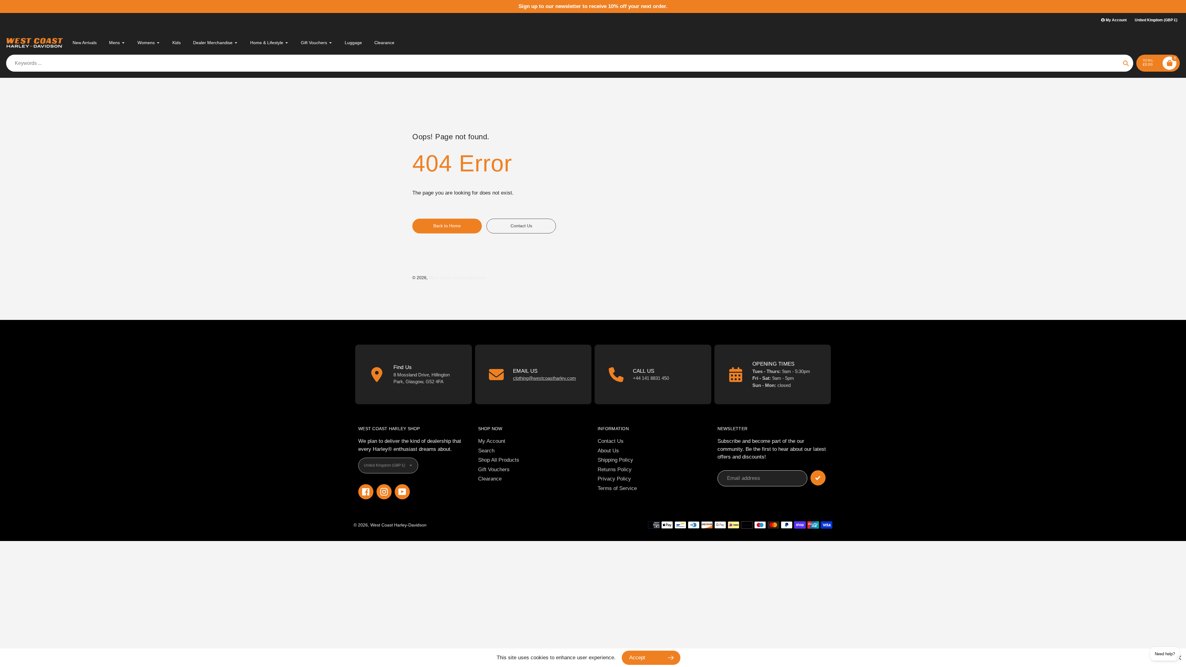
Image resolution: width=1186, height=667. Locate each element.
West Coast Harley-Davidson (457, 277)
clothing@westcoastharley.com (544, 378)
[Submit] (818, 477)
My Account (491, 441)
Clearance (490, 479)
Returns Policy (615, 469)
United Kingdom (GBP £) (1156, 20)
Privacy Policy (614, 479)
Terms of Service (617, 488)
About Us (608, 451)
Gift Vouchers (494, 469)
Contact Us (611, 441)
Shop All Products (498, 460)
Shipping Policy (615, 460)
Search (486, 451)
